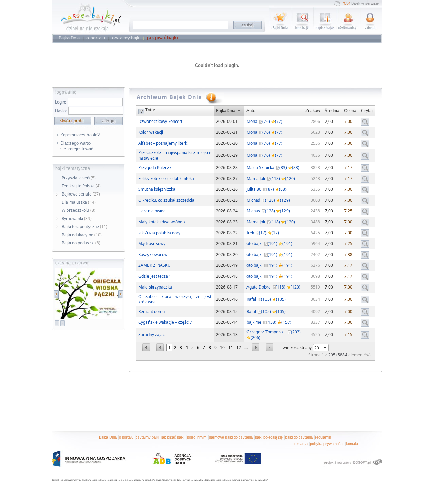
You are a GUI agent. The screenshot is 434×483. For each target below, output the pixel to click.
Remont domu (151, 311)
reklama (301, 444)
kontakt (352, 444)
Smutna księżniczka (156, 189)
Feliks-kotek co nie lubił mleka (166, 178)
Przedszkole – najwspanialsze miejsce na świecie (174, 155)
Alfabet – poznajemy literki (163, 143)
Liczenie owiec (151, 211)
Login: (60, 102)
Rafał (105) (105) (266, 299)
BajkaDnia (225, 110)
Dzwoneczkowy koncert (160, 121)
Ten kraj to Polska (81, 186)
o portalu (126, 437)
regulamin (323, 437)
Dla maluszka (79, 202)
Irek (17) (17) (262, 233)
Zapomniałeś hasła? (80, 134)
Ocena (350, 110)
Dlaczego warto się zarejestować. (77, 146)
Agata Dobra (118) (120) (273, 287)
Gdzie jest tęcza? (154, 276)
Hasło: (61, 111)
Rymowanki (77, 218)
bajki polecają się (269, 437)
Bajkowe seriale (81, 194)
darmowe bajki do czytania (231, 437)
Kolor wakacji (150, 132)
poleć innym (196, 437)
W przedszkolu (78, 210)
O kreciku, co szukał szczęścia (166, 200)
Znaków (312, 110)
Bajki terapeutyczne (84, 226)
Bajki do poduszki (81, 243)
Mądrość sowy (151, 243)
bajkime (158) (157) (268, 322)
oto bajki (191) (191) (269, 243)
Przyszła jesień (79, 178)
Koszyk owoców (152, 254)
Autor (251, 110)
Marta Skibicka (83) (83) (272, 167)
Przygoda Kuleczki (155, 167)
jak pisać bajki (172, 437)
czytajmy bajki (147, 437)
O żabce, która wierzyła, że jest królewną (174, 299)
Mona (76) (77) (264, 121)
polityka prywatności (326, 444)
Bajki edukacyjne (82, 235)
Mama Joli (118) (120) (270, 178)
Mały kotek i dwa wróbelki (162, 222)
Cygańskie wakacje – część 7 (165, 322)
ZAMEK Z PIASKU (154, 265)
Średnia (332, 110)
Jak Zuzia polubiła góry (159, 233)
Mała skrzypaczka (155, 287)
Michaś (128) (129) (268, 200)
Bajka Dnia (108, 437)
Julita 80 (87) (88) (266, 189)
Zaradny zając (151, 334)
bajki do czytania (299, 437)
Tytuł (150, 110)
